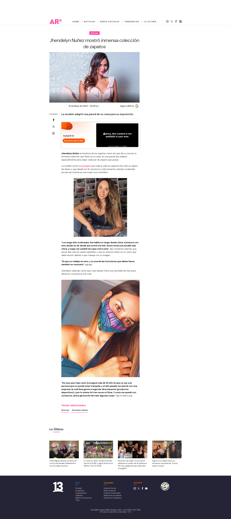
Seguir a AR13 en (127, 106)
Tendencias (131, 22)
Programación (81, 493)
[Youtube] (146, 489)
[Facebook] (176, 22)
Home (76, 22)
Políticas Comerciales (112, 493)
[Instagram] (167, 22)
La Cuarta (85, 166)
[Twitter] (171, 22)
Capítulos (79, 495)
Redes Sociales (110, 22)
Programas (79, 491)
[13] (180, 22)
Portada (78, 488)
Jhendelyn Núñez (80, 410)
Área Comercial (110, 491)
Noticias (89, 22)
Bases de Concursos (83, 498)
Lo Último (150, 22)
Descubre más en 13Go (73, 141)
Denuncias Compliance (112, 498)
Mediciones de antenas (112, 495)
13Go (77, 500)
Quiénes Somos (110, 488)
